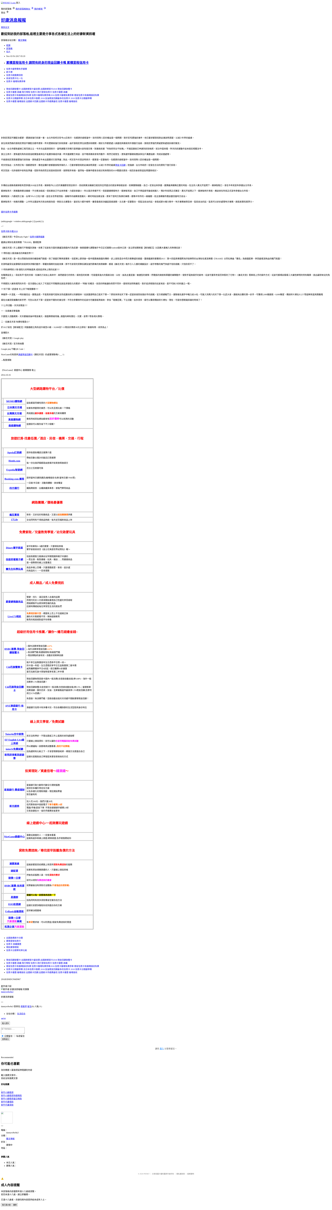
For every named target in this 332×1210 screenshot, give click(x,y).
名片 (8, 52)
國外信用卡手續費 (9, 212)
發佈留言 (5, 1039)
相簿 (8, 45)
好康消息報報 (13, 20)
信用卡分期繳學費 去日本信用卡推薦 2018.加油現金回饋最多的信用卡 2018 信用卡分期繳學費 (49, 98)
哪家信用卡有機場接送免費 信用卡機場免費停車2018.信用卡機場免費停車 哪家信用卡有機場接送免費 (52, 95)
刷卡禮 (9, 72)
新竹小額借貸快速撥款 (11, 1095)
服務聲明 (190, 1174)
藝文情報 (22, 40)
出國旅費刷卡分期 (14, 938)
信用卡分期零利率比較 (16, 950)
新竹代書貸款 (7, 1105)
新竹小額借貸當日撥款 (11, 1099)
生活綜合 (21, 1014)
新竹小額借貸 (7, 1092)
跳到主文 (5, 27)
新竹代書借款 (7, 1102)
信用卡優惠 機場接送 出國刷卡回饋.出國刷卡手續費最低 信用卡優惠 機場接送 (41, 101)
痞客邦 (24, 1006)
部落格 (9, 48)
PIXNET (147, 1174)
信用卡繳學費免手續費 (16, 69)
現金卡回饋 (120, 165)
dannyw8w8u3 (7, 992)
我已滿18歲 (6, 1205)
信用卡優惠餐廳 (37, 237)
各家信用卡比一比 (14, 78)
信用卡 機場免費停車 (15, 81)
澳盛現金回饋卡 (25, 354)
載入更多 (5, 1023)
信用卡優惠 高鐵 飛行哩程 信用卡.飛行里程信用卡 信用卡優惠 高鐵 (36, 92)
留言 (29, 1006)
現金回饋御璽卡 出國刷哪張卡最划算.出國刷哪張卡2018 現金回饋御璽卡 (39, 89)
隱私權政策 (180, 1174)
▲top (3, 1018)
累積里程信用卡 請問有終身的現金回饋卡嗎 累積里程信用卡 (47, 62)
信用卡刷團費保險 (14, 75)
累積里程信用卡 (13, 941)
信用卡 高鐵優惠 (13, 944)
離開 (15, 1205)
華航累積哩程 (12, 947)
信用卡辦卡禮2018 (9, 231)
